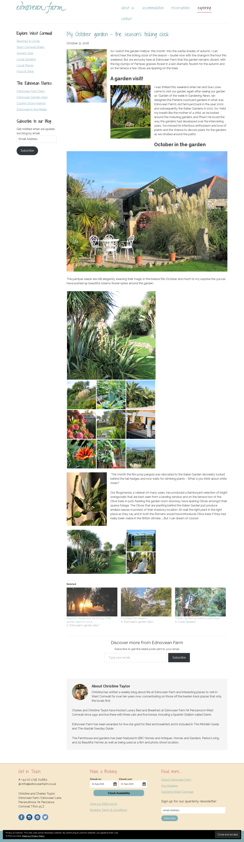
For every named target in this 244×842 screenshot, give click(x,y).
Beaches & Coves (28, 41)
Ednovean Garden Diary (32, 97)
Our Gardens (169, 785)
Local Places (25, 65)
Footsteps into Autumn (134, 618)
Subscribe (179, 657)
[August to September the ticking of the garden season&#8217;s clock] (92, 602)
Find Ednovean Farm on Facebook (21, 817)
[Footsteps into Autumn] (146, 602)
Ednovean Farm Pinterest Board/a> (37, 817)
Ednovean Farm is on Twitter (45, 817)
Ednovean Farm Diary (31, 91)
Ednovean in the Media (32, 109)
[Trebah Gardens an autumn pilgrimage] (200, 602)
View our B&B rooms (103, 804)
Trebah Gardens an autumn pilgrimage (197, 618)
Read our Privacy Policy (33, 836)
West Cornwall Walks (30, 47)
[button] (111, 335)
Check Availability (119, 793)
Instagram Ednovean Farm (29, 817)
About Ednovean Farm (176, 779)
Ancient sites (25, 53)
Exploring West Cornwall (177, 791)
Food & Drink (25, 71)
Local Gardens (26, 59)
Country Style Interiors (31, 103)
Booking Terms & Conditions (108, 810)
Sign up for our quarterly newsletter (188, 801)
